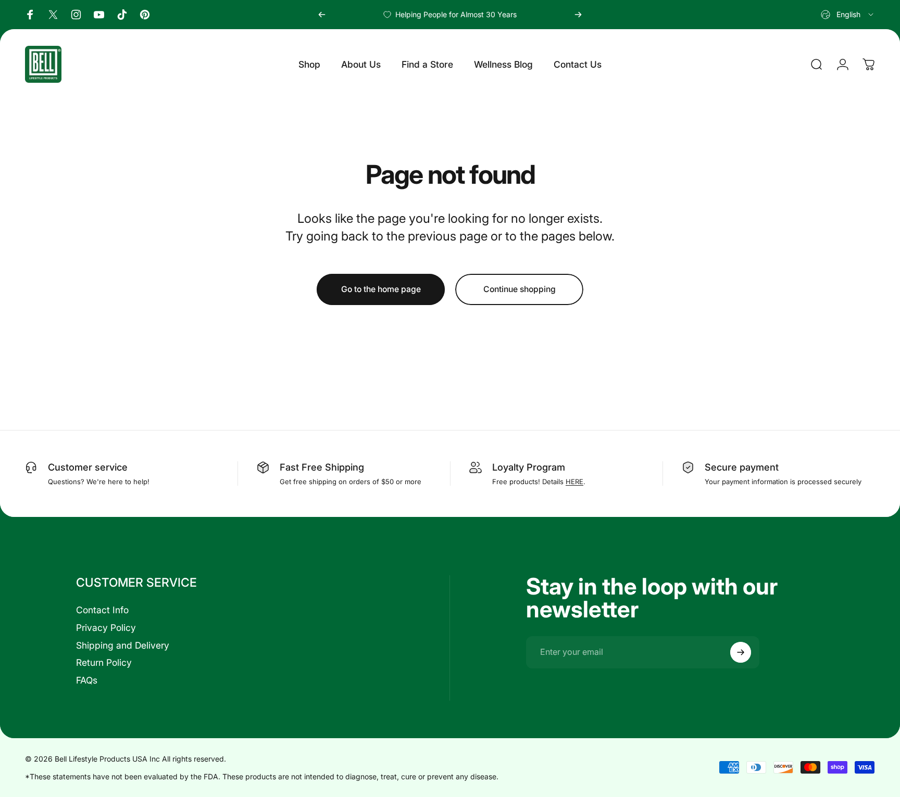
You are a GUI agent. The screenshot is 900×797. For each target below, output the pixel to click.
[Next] (578, 14)
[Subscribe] (740, 652)
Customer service (88, 467)
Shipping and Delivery (122, 645)
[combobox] (848, 14)
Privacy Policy (106, 627)
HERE (574, 481)
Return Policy (104, 662)
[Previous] (321, 14)
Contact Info (102, 609)
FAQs (86, 680)
